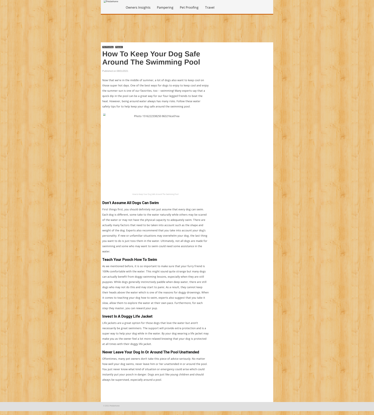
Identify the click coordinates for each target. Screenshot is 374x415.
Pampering (165, 7)
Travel (209, 7)
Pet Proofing (189, 7)
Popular (119, 47)
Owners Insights (138, 7)
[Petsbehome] (111, 1)
